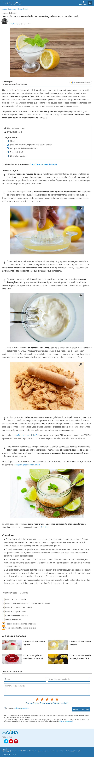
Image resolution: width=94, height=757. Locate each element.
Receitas (4, 9)
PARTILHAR (83, 5)
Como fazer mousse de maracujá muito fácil (80, 657)
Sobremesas (12, 9)
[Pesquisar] (90, 3)
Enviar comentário (81, 709)
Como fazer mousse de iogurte (34, 643)
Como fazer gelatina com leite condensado (34, 657)
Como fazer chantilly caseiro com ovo (20, 628)
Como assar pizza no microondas (18, 607)
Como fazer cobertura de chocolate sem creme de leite (27, 603)
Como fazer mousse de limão (43, 164)
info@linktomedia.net (65, 721)
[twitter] (6, 741)
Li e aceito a (17, 708)
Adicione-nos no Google (82, 82)
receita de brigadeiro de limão (27, 465)
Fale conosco (44, 751)
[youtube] (11, 741)
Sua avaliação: (32, 703)
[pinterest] (16, 741)
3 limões (13, 141)
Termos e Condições (57, 751)
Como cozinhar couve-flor (15, 599)
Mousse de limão (23, 9)
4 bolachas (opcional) (18, 156)
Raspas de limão (16, 152)
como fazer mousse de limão (25, 435)
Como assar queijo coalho (16, 611)
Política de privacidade (73, 751)
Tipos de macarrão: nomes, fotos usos (20, 624)
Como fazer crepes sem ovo (16, 615)
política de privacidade (21, 708)
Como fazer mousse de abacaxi (80, 643)
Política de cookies (10, 755)
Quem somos (33, 751)
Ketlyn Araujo (15, 24)
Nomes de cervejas (13, 619)
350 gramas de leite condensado (23, 148)
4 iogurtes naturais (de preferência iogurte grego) (30, 145)
